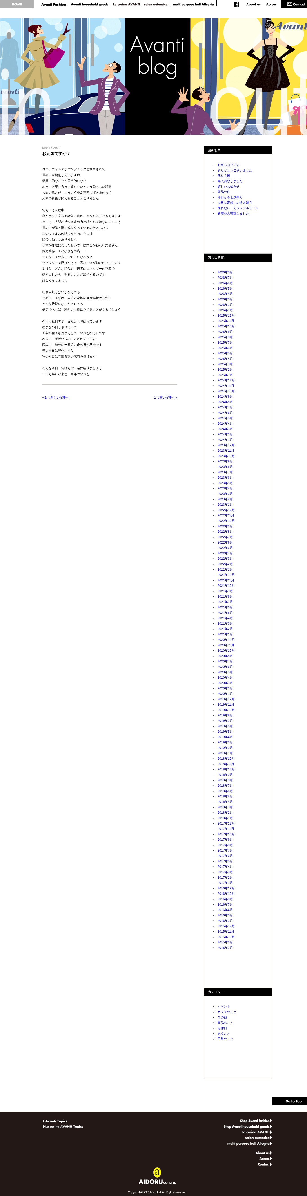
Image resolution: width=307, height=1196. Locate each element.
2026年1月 (225, 310)
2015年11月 (226, 931)
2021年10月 (226, 585)
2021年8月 (225, 596)
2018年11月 (226, 764)
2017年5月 (225, 861)
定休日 (222, 1028)
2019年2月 (225, 748)
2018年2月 (225, 812)
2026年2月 (225, 304)
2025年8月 (225, 337)
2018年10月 (226, 769)
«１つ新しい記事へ (56, 397)
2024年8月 (225, 402)
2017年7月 (225, 850)
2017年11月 (226, 829)
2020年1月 (225, 693)
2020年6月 (225, 666)
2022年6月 (225, 542)
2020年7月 (225, 661)
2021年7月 (225, 602)
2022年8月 (225, 531)
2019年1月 (225, 753)
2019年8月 (225, 715)
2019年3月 (225, 742)
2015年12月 (226, 926)
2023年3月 (225, 494)
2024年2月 (225, 434)
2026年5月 (225, 288)
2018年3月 (225, 807)
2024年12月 (226, 380)
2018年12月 (226, 758)
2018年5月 (225, 796)
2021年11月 (226, 580)
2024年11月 (226, 385)
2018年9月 (225, 775)
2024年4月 (225, 423)
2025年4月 (225, 358)
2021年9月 (225, 591)
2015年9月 (225, 942)
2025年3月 (225, 364)
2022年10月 (226, 521)
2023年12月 (226, 445)
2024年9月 (225, 396)
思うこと (224, 1033)
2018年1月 (225, 818)
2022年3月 (225, 558)
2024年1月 (225, 440)
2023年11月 (226, 450)
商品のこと (225, 1022)
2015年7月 (225, 947)
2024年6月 (225, 413)
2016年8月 (225, 899)
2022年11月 (226, 515)
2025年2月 (225, 369)
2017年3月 (225, 872)
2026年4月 (225, 294)
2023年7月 (225, 472)
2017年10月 (226, 834)
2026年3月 (225, 299)
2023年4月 (225, 488)
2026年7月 (225, 277)
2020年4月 (225, 677)
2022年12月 (226, 510)
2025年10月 (226, 326)
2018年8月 (225, 780)
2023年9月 (225, 461)
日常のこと (225, 1039)
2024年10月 (226, 391)
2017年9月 (225, 839)
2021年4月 (225, 618)
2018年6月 (225, 791)
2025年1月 (225, 375)
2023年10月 (226, 456)
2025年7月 (225, 342)
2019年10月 (226, 710)
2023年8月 (225, 467)
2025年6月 (225, 348)
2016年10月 (226, 893)
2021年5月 (225, 612)
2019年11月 (226, 704)
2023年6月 (225, 477)
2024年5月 (225, 418)
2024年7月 (225, 407)
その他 (222, 1017)
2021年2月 (225, 629)
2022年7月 (225, 537)
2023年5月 (225, 483)
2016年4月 (225, 910)
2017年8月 (225, 845)
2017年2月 (225, 877)
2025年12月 (226, 315)
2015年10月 (226, 937)
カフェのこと (227, 1012)
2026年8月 (225, 272)
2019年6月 (225, 726)
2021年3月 (225, 623)
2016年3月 (225, 915)
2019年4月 (225, 737)
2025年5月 (225, 353)
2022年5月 (225, 548)
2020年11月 (226, 645)
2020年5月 (225, 672)
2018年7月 (225, 785)
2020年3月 (225, 683)
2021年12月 (226, 575)
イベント (224, 1006)
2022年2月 (225, 564)
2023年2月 (225, 499)
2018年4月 (225, 802)
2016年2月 (225, 920)
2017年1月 (225, 883)
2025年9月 (225, 331)
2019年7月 (225, 721)
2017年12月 (226, 823)
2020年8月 (225, 656)
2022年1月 (225, 569)
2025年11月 (226, 321)
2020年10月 (226, 650)
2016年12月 (226, 888)
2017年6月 (225, 856)
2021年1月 (225, 634)
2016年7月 (225, 904)
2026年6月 (225, 283)
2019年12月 (226, 699)
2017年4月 (225, 866)
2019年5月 (225, 731)
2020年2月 (225, 688)
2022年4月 (225, 553)
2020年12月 (226, 639)
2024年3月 (225, 429)
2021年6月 (225, 607)
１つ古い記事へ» (164, 397)
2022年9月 (225, 526)
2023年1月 (225, 504)
